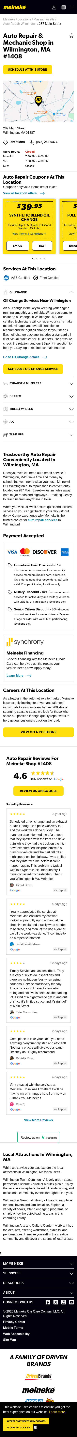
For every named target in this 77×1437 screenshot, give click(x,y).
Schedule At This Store (27, 69)
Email (18, 245)
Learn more (57, 1412)
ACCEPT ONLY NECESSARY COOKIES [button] (26, 1421)
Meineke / (10, 19)
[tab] (32, 258)
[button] (36, 1427)
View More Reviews (38, 1120)
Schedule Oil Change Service (33, 369)
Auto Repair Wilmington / (21, 23)
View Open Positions (38, 732)
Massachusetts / (45, 19)
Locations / (26, 19)
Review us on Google (38, 791)
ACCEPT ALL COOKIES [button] (18, 1427)
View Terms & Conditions (27, 233)
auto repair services (42, 520)
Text (42, 245)
